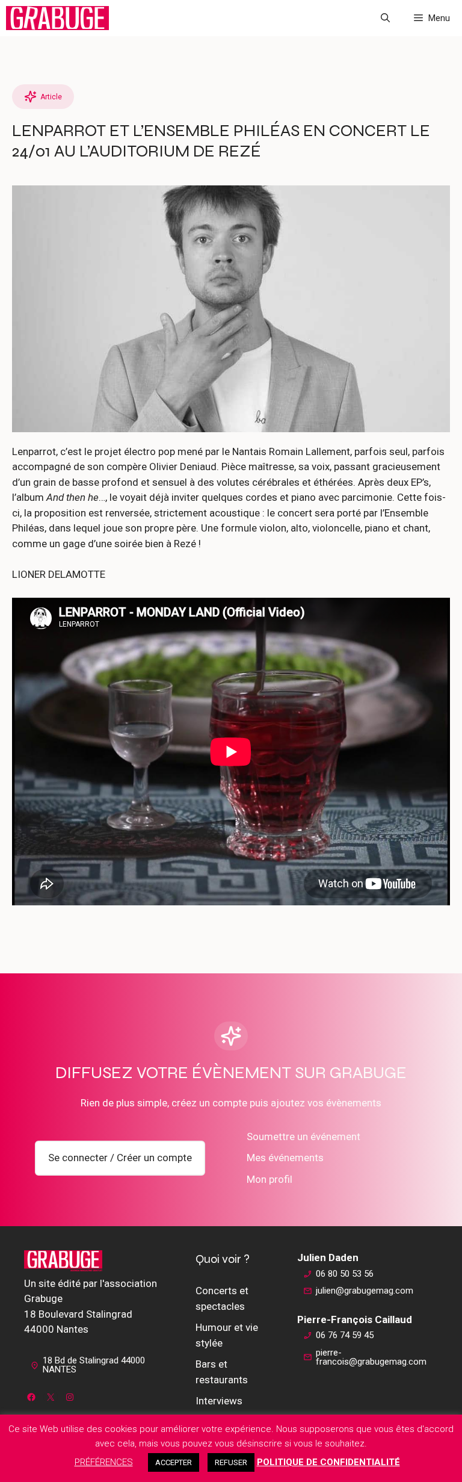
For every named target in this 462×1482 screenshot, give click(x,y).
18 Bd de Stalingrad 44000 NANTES (94, 1365)
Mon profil (269, 1179)
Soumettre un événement (303, 1136)
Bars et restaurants (222, 1372)
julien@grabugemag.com (364, 1290)
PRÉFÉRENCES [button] (104, 1462)
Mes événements (285, 1158)
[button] (385, 18)
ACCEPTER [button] (173, 1462)
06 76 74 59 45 (345, 1335)
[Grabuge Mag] (57, 18)
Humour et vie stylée (227, 1335)
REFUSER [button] (231, 1462)
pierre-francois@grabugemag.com (371, 1357)
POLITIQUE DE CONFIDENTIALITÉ (328, 1462)
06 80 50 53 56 (345, 1273)
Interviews (219, 1401)
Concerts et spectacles (222, 1298)
